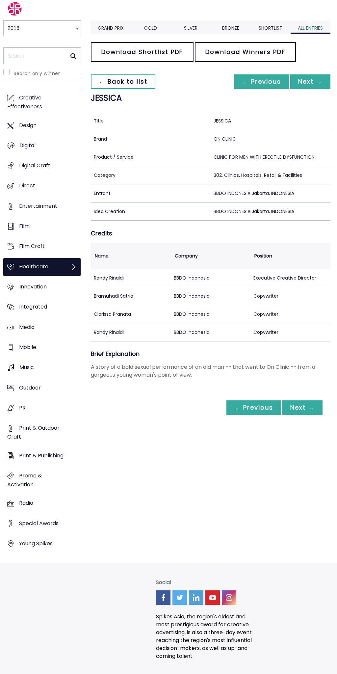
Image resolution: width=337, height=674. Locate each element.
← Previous (261, 81)
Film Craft (32, 246)
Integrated (33, 307)
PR (22, 408)
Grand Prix (111, 28)
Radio (26, 503)
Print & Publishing (41, 455)
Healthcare (33, 266)
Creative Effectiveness (24, 102)
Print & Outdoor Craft (33, 432)
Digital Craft (34, 166)
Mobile (27, 347)
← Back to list (123, 81)
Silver (190, 28)
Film (24, 226)
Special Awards (39, 523)
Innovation (33, 287)
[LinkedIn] (196, 597)
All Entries (310, 28)
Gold (150, 28)
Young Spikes (36, 543)
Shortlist (270, 28)
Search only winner (36, 73)
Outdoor (30, 387)
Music (26, 367)
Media (27, 327)
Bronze (230, 28)
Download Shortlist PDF (142, 52)
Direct (27, 186)
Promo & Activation (24, 480)
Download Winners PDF (245, 52)
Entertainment (38, 206)
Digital (27, 145)
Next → (310, 81)
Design (28, 125)
